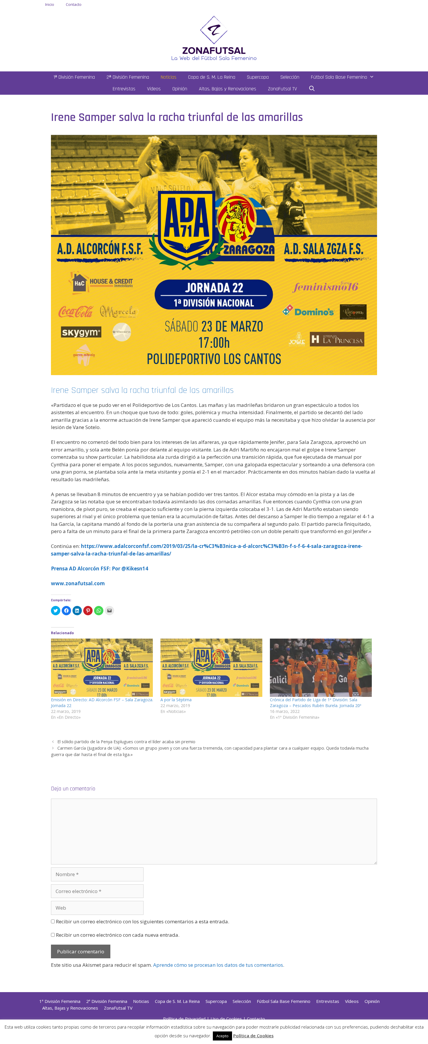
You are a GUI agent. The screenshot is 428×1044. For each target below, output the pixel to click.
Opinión (179, 88)
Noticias (168, 77)
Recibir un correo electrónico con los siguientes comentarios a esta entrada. (142, 921)
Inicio (49, 4)
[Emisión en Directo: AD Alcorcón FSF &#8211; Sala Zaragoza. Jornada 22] (103, 668)
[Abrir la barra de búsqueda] (312, 89)
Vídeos (154, 88)
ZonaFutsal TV (282, 88)
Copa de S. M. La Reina (211, 77)
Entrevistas (124, 88)
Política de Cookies (253, 1035)
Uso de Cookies (226, 1019)
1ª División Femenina (74, 77)
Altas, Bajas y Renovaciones (227, 88)
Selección (289, 77)
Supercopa (258, 77)
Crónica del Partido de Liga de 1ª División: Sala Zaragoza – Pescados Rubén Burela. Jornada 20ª (315, 702)
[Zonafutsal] (214, 37)
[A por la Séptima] (212, 668)
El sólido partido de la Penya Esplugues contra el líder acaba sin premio (126, 741)
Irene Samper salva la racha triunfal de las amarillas (142, 390)
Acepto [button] (222, 1035)
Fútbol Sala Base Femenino (339, 77)
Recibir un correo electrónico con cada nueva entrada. (117, 934)
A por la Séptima (176, 699)
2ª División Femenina (128, 77)
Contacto (74, 4)
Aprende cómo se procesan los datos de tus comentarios (218, 965)
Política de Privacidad (184, 1019)
